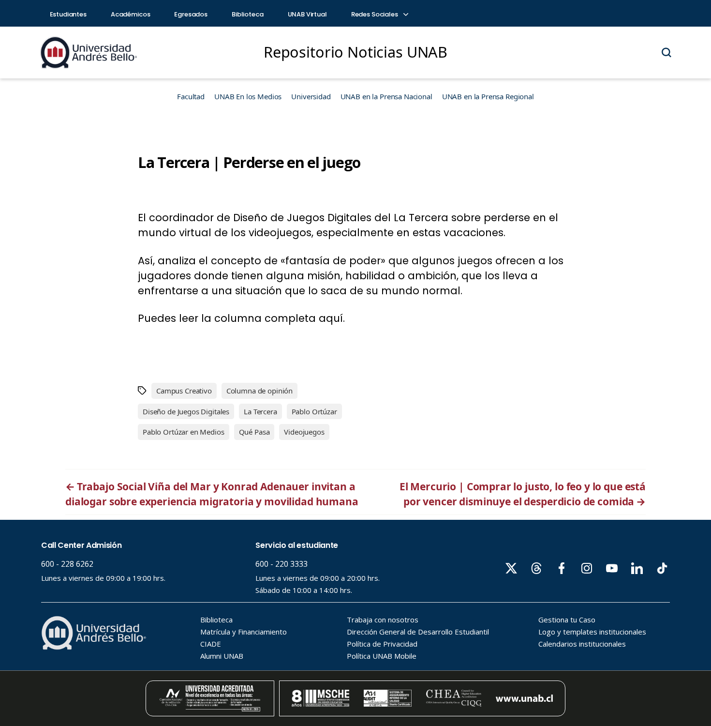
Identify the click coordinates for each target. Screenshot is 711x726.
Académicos (130, 14)
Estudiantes (68, 14)
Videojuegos (304, 432)
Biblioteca (248, 14)
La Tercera (260, 411)
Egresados (190, 14)
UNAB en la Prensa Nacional (386, 96)
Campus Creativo (184, 390)
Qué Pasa (254, 432)
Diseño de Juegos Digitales (186, 411)
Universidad (310, 96)
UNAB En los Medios (247, 96)
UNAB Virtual (307, 14)
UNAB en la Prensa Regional (488, 96)
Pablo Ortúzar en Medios (183, 432)
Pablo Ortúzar (314, 411)
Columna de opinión (259, 390)
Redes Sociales (375, 14)
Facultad (191, 96)
